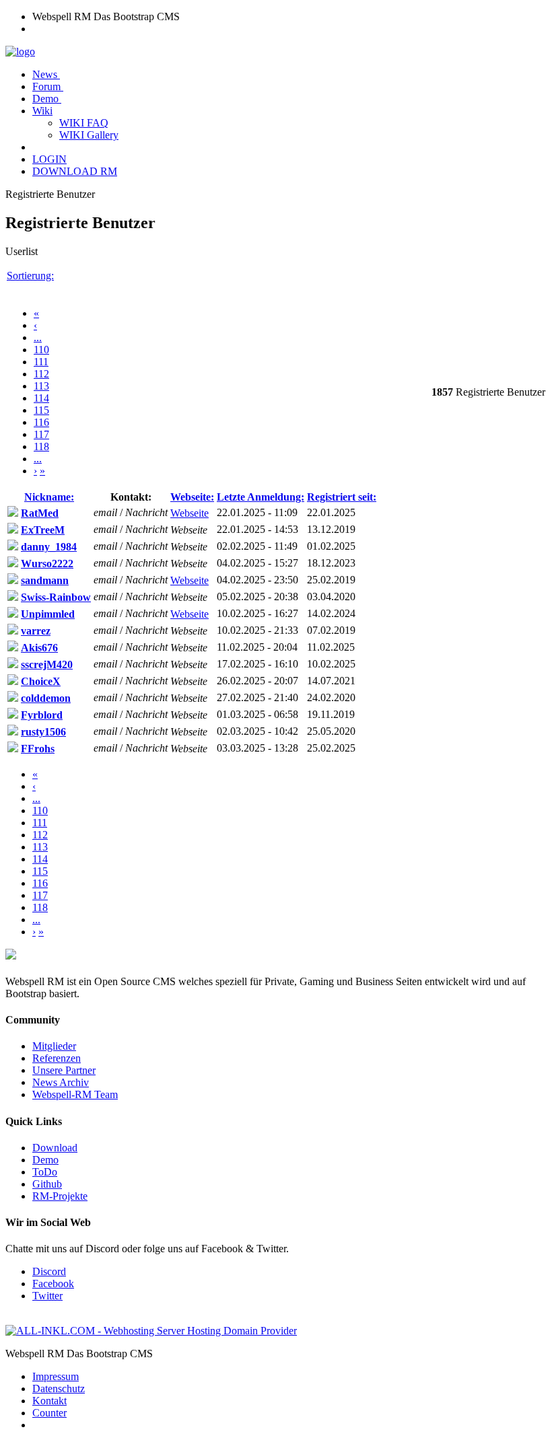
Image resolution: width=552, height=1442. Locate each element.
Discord (49, 1271)
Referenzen (56, 1058)
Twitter (47, 1295)
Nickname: (49, 497)
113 (41, 386)
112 (41, 374)
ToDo (44, 1172)
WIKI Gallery (88, 135)
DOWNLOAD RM (74, 171)
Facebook (53, 1283)
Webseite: (192, 497)
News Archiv (60, 1082)
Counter (49, 1412)
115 (41, 410)
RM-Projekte (60, 1196)
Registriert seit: (341, 497)
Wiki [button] (42, 110)
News (46, 74)
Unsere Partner (64, 1070)
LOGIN (49, 159)
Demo (46, 98)
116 (41, 422)
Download (54, 1147)
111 (41, 361)
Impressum (55, 1376)
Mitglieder (54, 1046)
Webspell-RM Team (75, 1094)
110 (41, 349)
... (38, 337)
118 (41, 446)
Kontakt (49, 1400)
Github (47, 1184)
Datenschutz (58, 1388)
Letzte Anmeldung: (260, 497)
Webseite (189, 513)
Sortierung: (30, 275)
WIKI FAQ (83, 123)
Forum (47, 86)
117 (41, 434)
